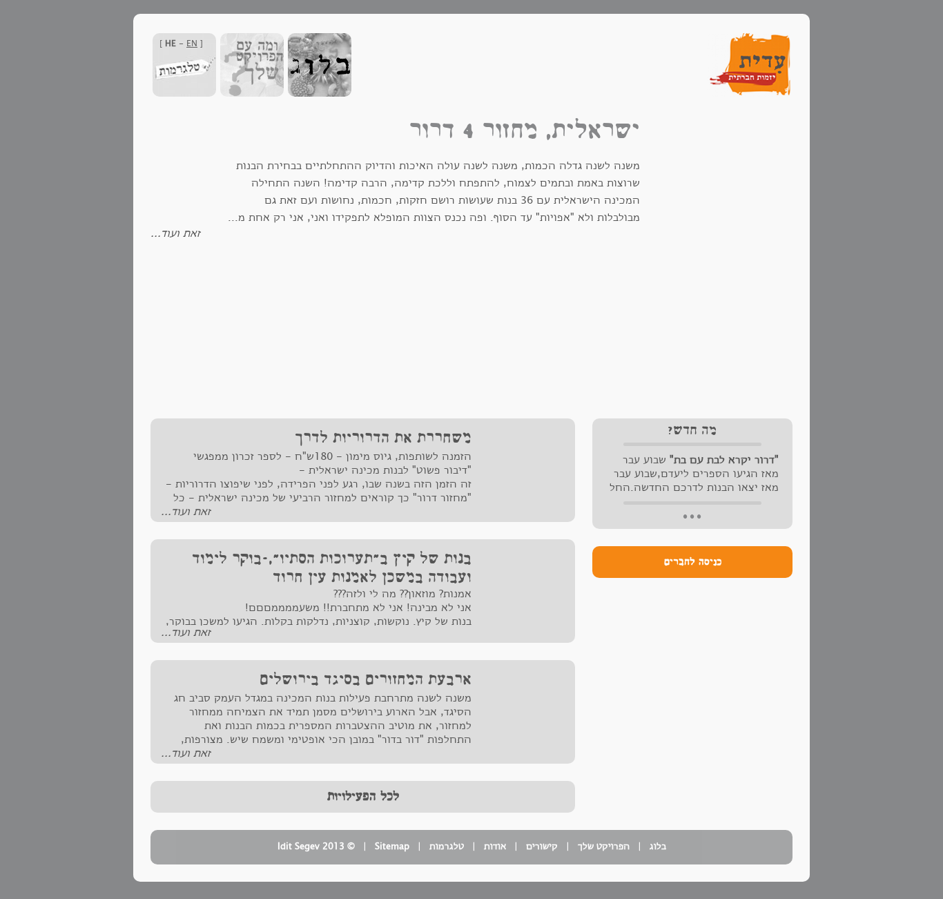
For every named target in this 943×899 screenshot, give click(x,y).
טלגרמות (446, 846)
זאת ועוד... (175, 233)
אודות (495, 846)
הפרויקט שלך (604, 846)
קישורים (542, 846)
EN (191, 43)
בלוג (658, 846)
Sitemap (392, 846)
